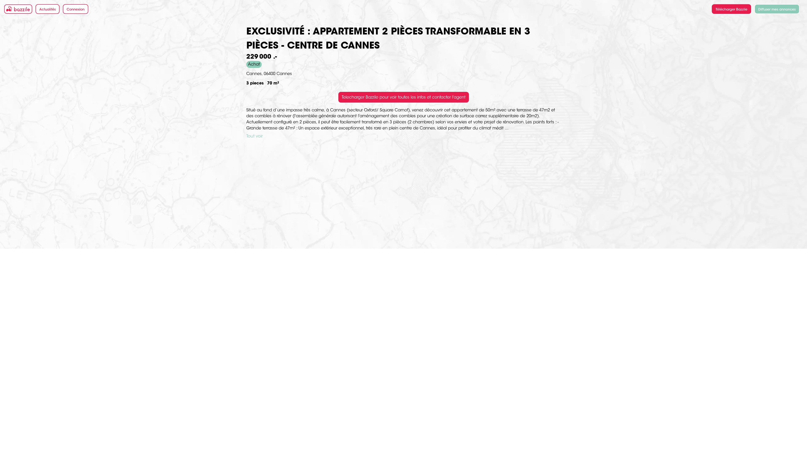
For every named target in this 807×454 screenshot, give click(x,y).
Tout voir (254, 136)
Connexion (75, 9)
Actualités (47, 9)
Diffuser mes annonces (777, 9)
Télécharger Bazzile (731, 9)
